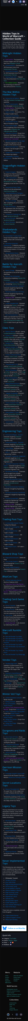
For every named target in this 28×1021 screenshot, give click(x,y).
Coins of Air (16, 376)
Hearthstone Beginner (10, 191)
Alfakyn (10, 940)
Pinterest (18, 86)
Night (15, 940)
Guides (7, 979)
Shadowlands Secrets (12, 989)
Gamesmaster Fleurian (10, 69)
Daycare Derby (8, 205)
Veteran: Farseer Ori (18, 284)
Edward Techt (21, 683)
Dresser (14, 305)
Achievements (12, 1003)
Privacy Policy (17, 977)
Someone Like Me (18, 106)
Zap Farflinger (20, 444)
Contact (16, 981)
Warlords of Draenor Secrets (14, 994)
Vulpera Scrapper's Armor (13, 917)
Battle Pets (12, 1004)
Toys (10, 1006)
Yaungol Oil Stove (10, 880)
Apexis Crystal (18, 677)
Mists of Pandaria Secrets (13, 996)
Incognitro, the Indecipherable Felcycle (12, 130)
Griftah (7, 372)
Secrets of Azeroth (12, 216)
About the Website (18, 975)
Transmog (12, 1008)
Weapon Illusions (13, 1010)
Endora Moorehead (9, 345)
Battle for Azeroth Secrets (13, 991)
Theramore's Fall (9, 826)
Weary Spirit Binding (11, 919)
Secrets (7, 977)
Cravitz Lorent (13, 357)
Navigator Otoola (15, 63)
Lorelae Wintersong (9, 333)
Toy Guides (13, 938)
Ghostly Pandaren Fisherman (14, 798)
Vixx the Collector (12, 739)
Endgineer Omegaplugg (11, 754)
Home (6, 975)
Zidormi (11, 828)
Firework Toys (19, 563)
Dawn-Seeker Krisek (11, 675)
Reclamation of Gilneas (10, 181)
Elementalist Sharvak (15, 385)
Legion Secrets (10, 992)
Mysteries (7, 981)
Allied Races (8, 982)
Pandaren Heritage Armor (16, 100)
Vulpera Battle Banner (12, 915)
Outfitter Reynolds (9, 337)
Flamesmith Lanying (9, 389)
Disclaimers (16, 979)
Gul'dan (19, 760)
